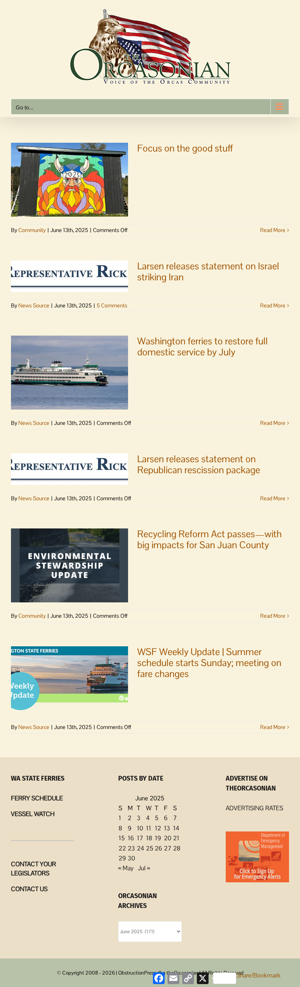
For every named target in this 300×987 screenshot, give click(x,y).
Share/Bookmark (258, 975)
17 (140, 838)
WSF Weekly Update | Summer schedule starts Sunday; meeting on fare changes (209, 663)
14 (176, 828)
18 (149, 838)
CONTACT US (29, 889)
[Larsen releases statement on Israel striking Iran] (69, 276)
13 (167, 828)
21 (176, 838)
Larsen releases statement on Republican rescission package (198, 464)
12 (158, 828)
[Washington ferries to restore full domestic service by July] (69, 373)
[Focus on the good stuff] (69, 180)
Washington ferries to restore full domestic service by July (202, 346)
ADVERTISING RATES (254, 808)
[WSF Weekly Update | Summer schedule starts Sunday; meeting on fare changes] (69, 680)
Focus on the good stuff (185, 148)
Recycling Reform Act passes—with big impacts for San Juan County (209, 539)
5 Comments (112, 305)
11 (148, 828)
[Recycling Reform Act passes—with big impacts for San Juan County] (69, 565)
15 (122, 838)
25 (149, 848)
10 (140, 828)
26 (158, 848)
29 (122, 858)
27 (167, 848)
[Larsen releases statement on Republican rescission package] (69, 469)
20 (167, 838)
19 (158, 838)
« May (126, 868)
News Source (33, 305)
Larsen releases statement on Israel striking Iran (208, 271)
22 (122, 848)
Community (32, 230)
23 (131, 848)
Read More (272, 230)
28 (176, 848)
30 (131, 858)
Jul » (144, 868)
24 (140, 848)
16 (131, 838)
